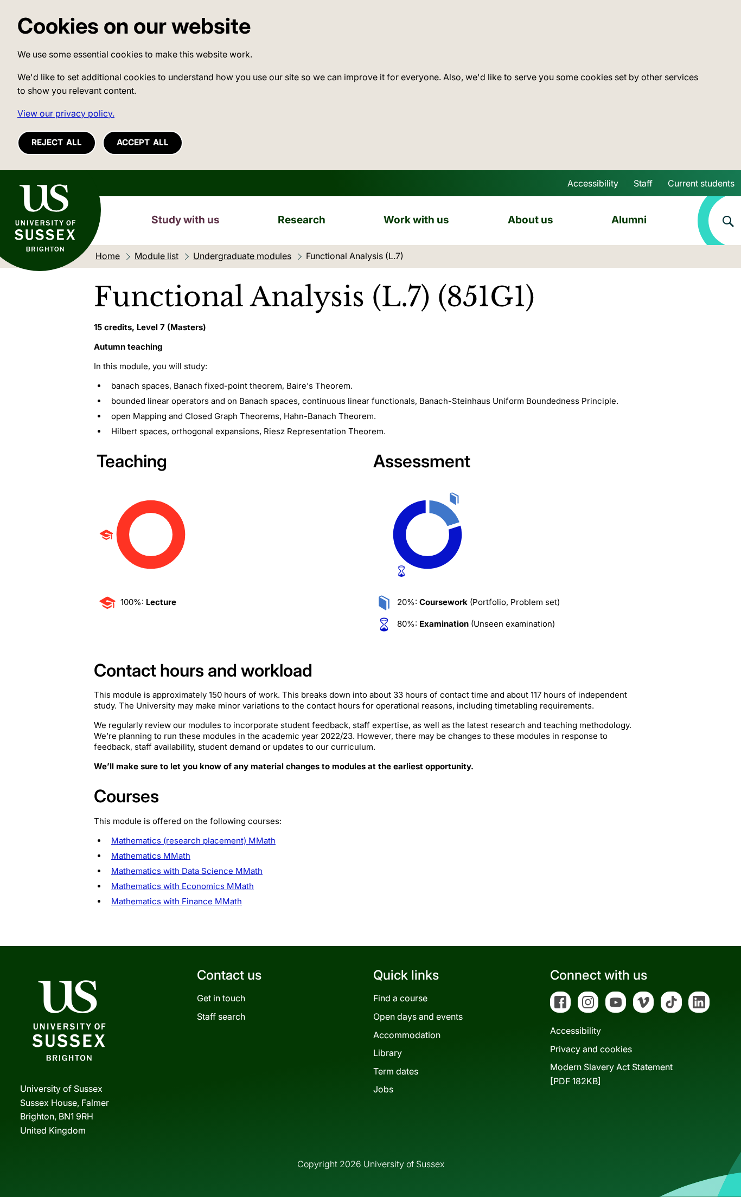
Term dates (395, 1071)
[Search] (719, 220)
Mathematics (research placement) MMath (193, 840)
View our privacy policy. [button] (65, 113)
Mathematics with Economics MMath (182, 886)
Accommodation (406, 1034)
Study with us (185, 219)
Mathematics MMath (150, 856)
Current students (701, 183)
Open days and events (418, 1016)
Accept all (143, 142)
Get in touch (221, 998)
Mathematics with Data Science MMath (187, 871)
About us (530, 219)
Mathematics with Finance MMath (176, 901)
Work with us (416, 219)
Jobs (383, 1089)
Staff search (221, 1016)
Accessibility (592, 183)
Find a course (400, 998)
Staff (643, 183)
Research (301, 219)
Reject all (56, 142)
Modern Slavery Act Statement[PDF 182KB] (611, 1073)
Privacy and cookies (591, 1049)
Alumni (629, 219)
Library (387, 1052)
